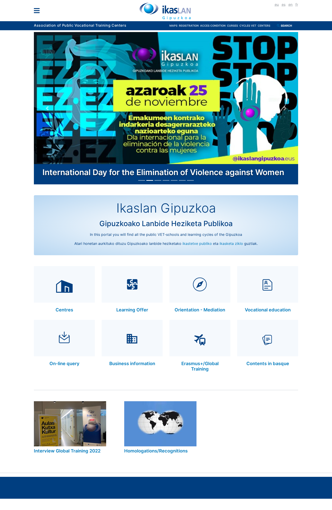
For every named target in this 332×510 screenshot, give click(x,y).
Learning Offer (132, 310)
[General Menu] (38, 12)
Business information (132, 363)
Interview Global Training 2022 (67, 451)
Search (287, 25)
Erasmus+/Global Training (200, 366)
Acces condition (213, 25)
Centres (64, 310)
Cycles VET (248, 25)
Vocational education (268, 310)
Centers (264, 25)
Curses (233, 25)
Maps (174, 25)
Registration (189, 25)
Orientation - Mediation (200, 310)
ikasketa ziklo (231, 243)
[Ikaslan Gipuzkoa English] (166, 11)
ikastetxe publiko (197, 243)
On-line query (64, 363)
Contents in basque (267, 363)
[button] (47, 108)
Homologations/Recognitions (156, 451)
